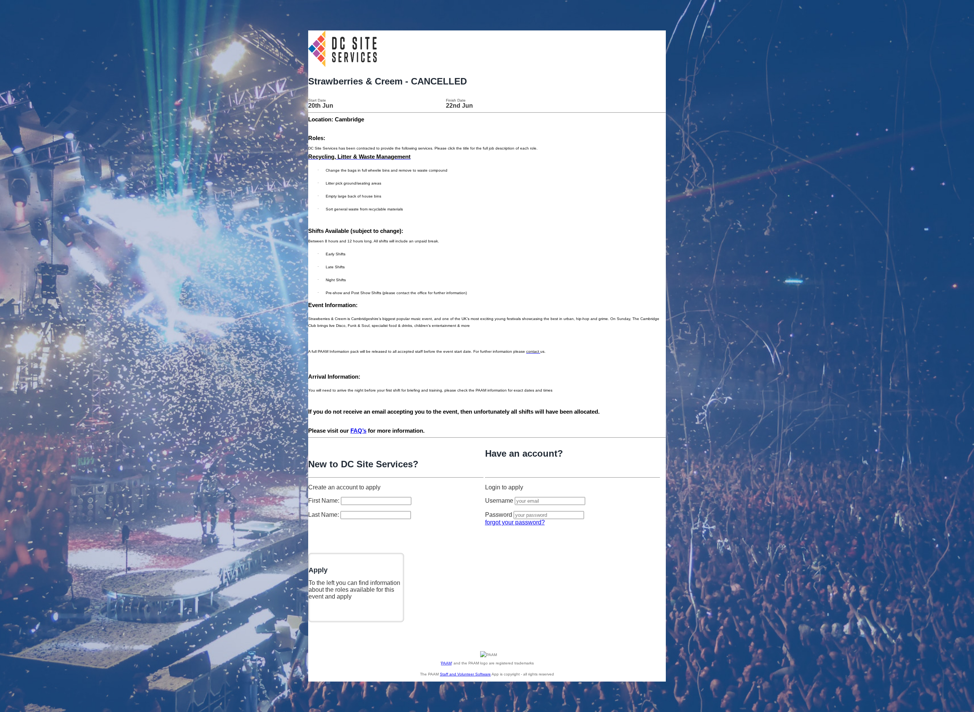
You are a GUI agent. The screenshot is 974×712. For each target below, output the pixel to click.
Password (498, 514)
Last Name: (324, 514)
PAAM (446, 663)
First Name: (324, 500)
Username (499, 500)
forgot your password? (515, 522)
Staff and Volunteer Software (465, 674)
